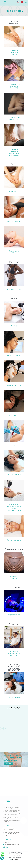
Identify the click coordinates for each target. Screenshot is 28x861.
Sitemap (18, 855)
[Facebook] (4, 847)
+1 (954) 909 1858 (10, 760)
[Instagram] (7, 847)
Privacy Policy (13, 855)
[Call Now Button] (2, 858)
